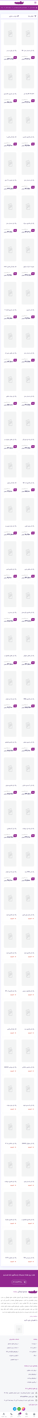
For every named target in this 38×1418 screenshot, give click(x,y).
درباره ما (34, 1344)
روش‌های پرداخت (31, 1378)
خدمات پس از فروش (12, 1348)
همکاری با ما (33, 1351)
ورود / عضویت (3, 1416)
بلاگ (35, 1355)
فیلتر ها (31, 16)
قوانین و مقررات (13, 1355)
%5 (33, 57)
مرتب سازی (13, 16)
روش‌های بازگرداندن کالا (12, 1351)
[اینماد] (19, 1329)
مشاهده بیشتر (33, 1316)
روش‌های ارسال (32, 1374)
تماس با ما (33, 1348)
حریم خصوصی (14, 1359)
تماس (11, 1416)
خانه (34, 1416)
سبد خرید (19, 1416)
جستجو (26, 1416)
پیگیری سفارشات (31, 1382)
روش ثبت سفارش (31, 1370)
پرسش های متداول (13, 1344)
